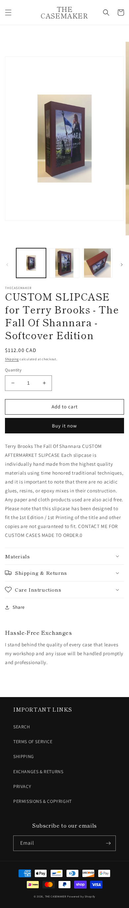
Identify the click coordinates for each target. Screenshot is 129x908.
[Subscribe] (108, 843)
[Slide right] (121, 264)
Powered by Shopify (81, 896)
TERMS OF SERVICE (33, 742)
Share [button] (19, 607)
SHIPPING (23, 756)
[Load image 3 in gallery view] (97, 263)
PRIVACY (22, 786)
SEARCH (21, 727)
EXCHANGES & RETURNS (38, 772)
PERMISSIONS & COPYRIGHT (42, 801)
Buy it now (64, 426)
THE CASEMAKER (55, 896)
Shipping (12, 359)
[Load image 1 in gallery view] (31, 263)
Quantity (13, 370)
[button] (8, 12)
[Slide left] (7, 264)
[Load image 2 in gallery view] (64, 263)
